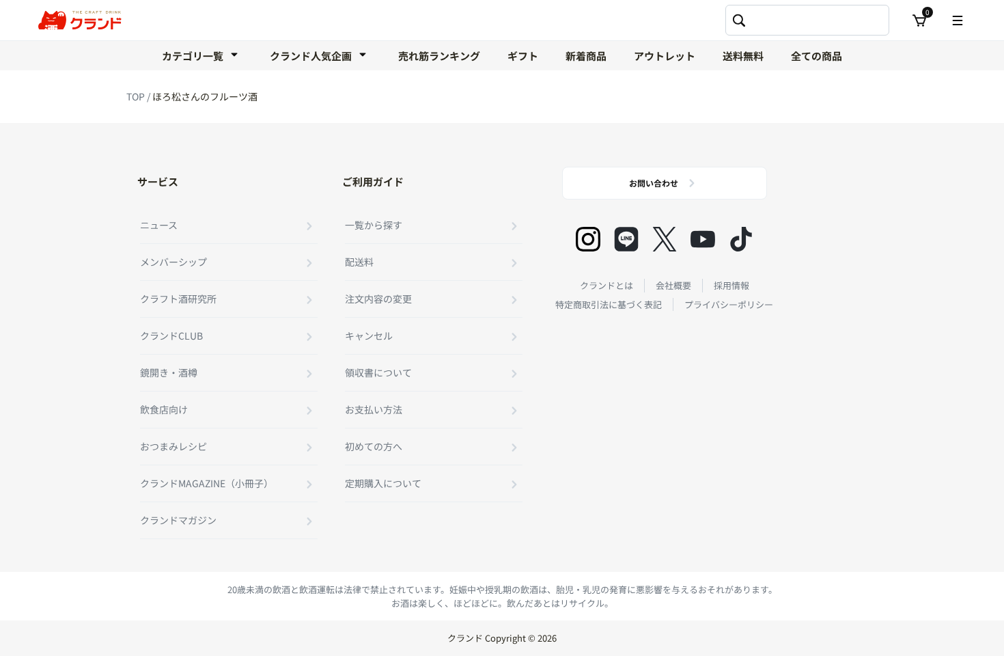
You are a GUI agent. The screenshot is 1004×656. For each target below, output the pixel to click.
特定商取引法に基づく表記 (608, 304)
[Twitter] (664, 239)
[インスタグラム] (588, 239)
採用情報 (731, 285)
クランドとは (606, 285)
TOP (136, 96)
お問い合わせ (653, 183)
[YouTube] (703, 239)
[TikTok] (741, 239)
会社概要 (673, 285)
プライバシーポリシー (728, 304)
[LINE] (626, 239)
